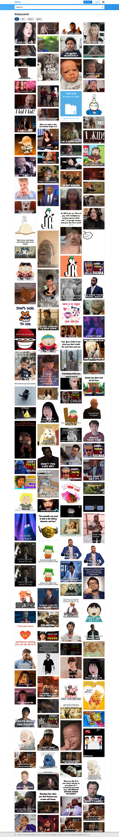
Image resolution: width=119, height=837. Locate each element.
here (88, 835)
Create (89, 2)
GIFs (23, 19)
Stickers (30, 19)
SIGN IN (97, 2)
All (17, 19)
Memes (39, 19)
